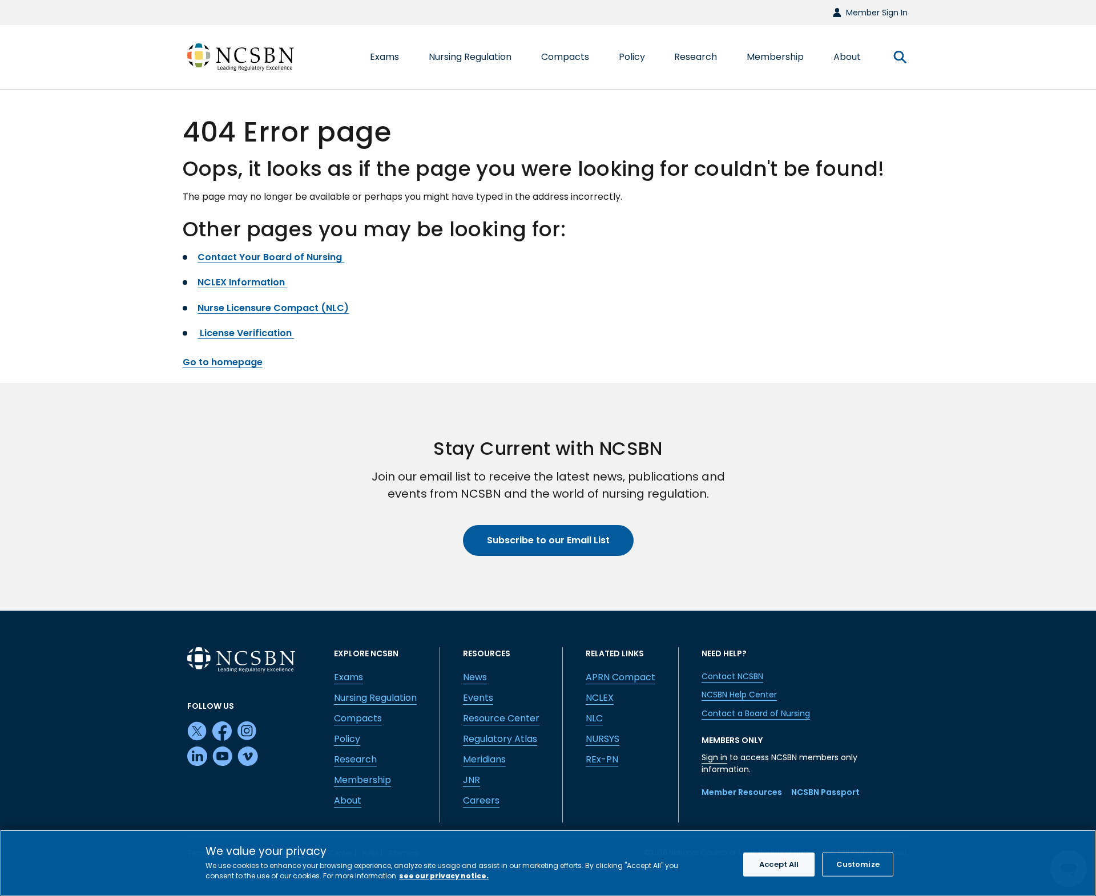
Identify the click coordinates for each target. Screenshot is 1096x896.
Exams (348, 677)
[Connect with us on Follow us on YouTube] (222, 756)
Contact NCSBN (732, 676)
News (475, 677)
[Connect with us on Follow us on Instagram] (247, 731)
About (347, 800)
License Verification (246, 333)
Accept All (779, 864)
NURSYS (602, 738)
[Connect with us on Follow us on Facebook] (222, 731)
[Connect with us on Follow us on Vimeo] (247, 756)
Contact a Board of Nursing (756, 713)
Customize (858, 864)
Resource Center (501, 718)
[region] (548, 863)
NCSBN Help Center (739, 694)
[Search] (899, 57)
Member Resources (742, 792)
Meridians (484, 759)
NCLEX (600, 697)
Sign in (714, 757)
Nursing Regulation (375, 697)
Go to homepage (223, 362)
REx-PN (602, 759)
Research (355, 759)
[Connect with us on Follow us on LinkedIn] (197, 756)
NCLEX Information (242, 282)
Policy (347, 738)
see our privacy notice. (444, 876)
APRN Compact (620, 677)
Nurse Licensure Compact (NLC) (273, 307)
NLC (594, 718)
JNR (471, 779)
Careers (481, 800)
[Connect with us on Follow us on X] (197, 731)
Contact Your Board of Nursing (271, 257)
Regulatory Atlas (500, 738)
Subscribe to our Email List (548, 540)
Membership (362, 779)
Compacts (358, 718)
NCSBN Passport (825, 792)
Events (478, 697)
